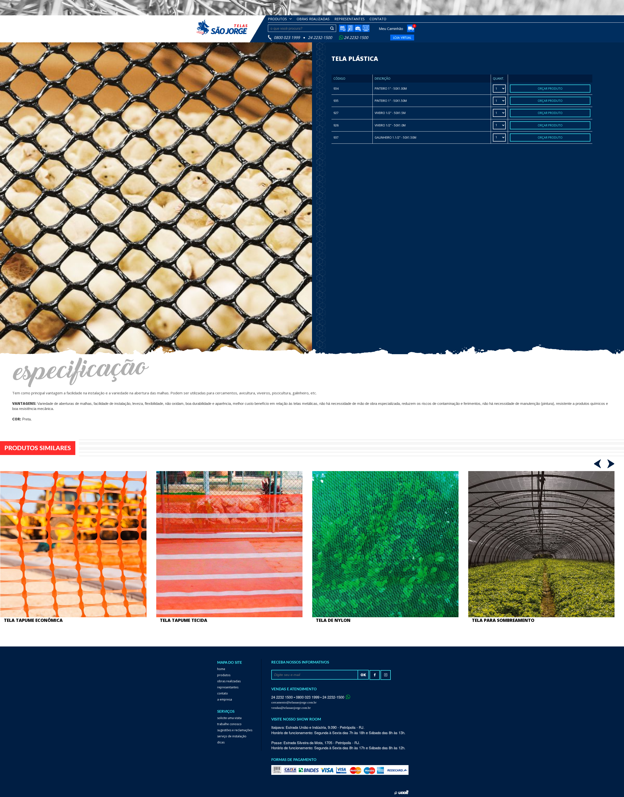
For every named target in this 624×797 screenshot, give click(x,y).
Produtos (277, 19)
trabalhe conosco (229, 724)
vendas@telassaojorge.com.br (291, 708)
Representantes (349, 19)
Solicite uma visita (229, 718)
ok (363, 674)
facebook (375, 675)
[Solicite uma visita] (342, 28)
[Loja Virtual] (366, 28)
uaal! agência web (401, 792)
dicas (220, 742)
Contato (378, 19)
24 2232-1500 (356, 37)
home (221, 669)
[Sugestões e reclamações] (350, 29)
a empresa (224, 699)
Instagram (385, 675)
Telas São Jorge (225, 27)
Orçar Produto (550, 88)
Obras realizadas (229, 681)
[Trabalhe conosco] (358, 29)
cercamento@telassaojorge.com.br (293, 702)
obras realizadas (313, 19)
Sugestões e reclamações (234, 730)
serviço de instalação (231, 736)
